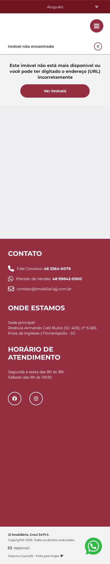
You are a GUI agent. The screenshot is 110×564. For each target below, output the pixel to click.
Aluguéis (55, 7)
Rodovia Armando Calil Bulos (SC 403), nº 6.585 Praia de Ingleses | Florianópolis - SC (52, 330)
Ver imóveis (55, 91)
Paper (55, 556)
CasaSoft (27, 556)
